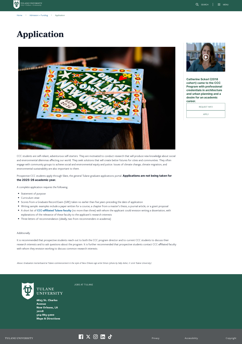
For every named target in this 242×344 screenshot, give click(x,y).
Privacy (156, 338)
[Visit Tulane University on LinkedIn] (103, 338)
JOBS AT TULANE (83, 284)
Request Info (206, 106)
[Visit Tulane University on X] (88, 338)
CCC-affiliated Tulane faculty (54, 210)
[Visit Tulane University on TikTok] (110, 338)
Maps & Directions (48, 318)
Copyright (231, 338)
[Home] (28, 4)
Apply (206, 114)
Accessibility (191, 338)
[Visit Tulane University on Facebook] (81, 338)
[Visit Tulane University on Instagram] (95, 338)
